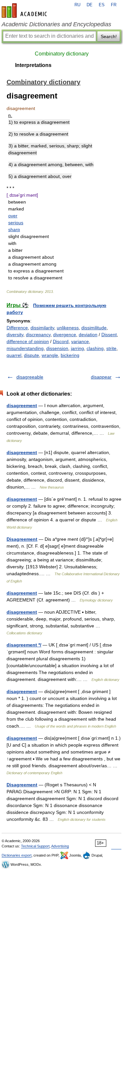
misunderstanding (25, 348)
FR (113, 5)
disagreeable (29, 377)
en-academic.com (25, 10)
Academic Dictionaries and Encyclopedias (56, 24)
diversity (15, 334)
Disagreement (22, 539)
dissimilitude (94, 327)
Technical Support (35, 846)
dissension (57, 348)
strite (111, 348)
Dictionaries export (16, 855)
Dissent (109, 334)
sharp (14, 229)
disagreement (22, 405)
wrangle (50, 355)
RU (77, 5)
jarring (77, 348)
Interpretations (33, 65)
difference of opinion (28, 341)
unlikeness (68, 327)
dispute (31, 355)
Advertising (60, 846)
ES (102, 5)
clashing (95, 348)
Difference (17, 327)
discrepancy (38, 334)
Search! (109, 36)
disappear (101, 377)
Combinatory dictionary (62, 53)
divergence (64, 334)
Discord (61, 341)
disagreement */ (24, 644)
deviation (88, 334)
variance (80, 341)
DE (89, 5)
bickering (70, 355)
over (12, 215)
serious (15, 222)
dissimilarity (42, 327)
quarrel (14, 355)
